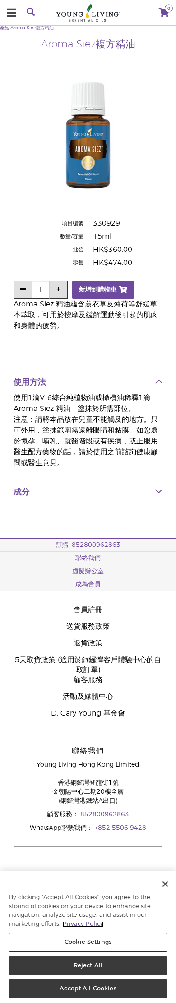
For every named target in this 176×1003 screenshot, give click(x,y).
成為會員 (88, 584)
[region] (88, 937)
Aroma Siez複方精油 (32, 28)
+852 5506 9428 (120, 828)
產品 (4, 28)
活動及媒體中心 (88, 696)
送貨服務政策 (88, 626)
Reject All (88, 966)
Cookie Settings (88, 942)
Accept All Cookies (88, 989)
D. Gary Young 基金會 (88, 713)
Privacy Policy (83, 924)
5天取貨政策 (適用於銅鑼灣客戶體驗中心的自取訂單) (88, 664)
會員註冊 (88, 609)
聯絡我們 (88, 558)
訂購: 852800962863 (88, 545)
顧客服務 (88, 679)
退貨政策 (88, 643)
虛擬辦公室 (88, 571)
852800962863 (104, 814)
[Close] (165, 884)
